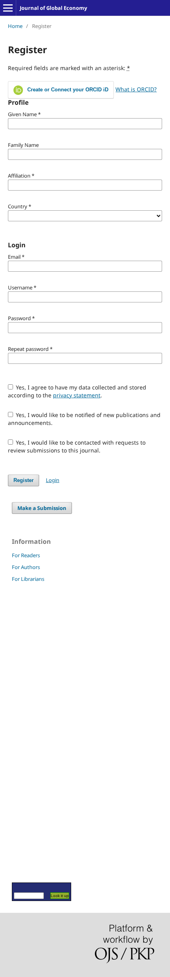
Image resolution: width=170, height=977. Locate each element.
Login (52, 480)
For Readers (26, 555)
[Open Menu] (8, 8)
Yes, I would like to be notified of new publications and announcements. (84, 418)
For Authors (26, 567)
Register (23, 480)
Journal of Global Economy (53, 7)
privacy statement (76, 395)
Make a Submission (41, 508)
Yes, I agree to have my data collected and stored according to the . (77, 391)
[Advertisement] (35, 732)
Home (15, 26)
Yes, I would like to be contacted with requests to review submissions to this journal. (77, 446)
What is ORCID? (136, 89)
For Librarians (28, 578)
